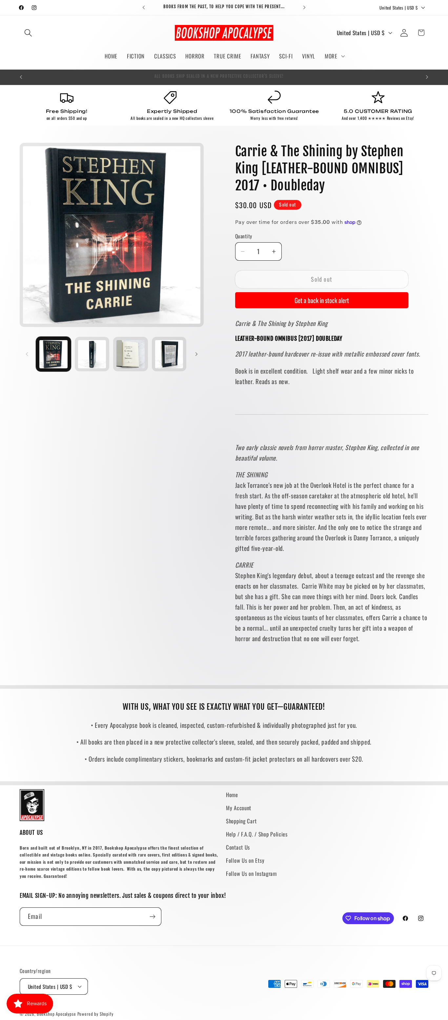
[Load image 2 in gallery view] (92, 354)
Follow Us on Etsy (245, 860)
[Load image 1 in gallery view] (53, 354)
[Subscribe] (152, 916)
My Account (238, 808)
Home (232, 795)
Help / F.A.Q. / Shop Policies (257, 834)
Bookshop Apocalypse (56, 1013)
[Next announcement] (304, 7)
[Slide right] (196, 354)
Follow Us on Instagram (251, 873)
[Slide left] (27, 354)
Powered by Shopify (95, 1013)
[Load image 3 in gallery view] (130, 354)
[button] (28, 32)
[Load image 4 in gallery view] (169, 354)
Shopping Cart (241, 821)
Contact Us (238, 847)
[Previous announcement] (143, 7)
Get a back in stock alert (322, 300)
